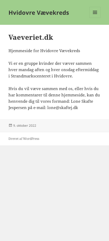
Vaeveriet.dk (30, 37)
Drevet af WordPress (23, 138)
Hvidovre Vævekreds (38, 12)
